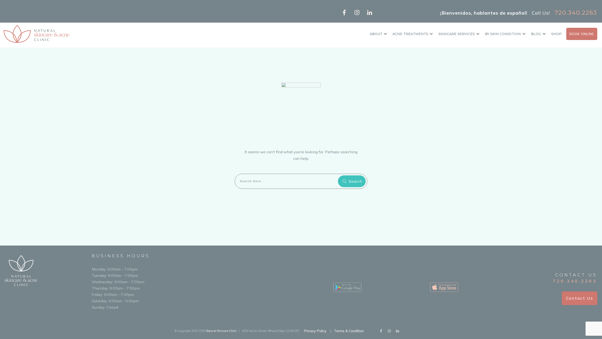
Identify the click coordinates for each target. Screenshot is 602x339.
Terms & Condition (349, 331)
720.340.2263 (575, 281)
